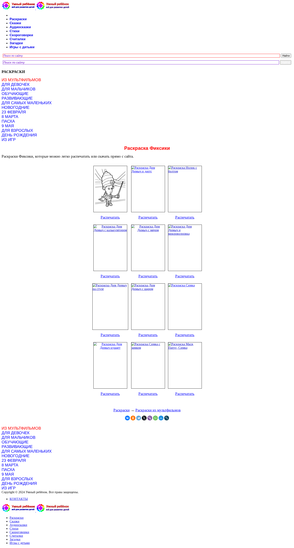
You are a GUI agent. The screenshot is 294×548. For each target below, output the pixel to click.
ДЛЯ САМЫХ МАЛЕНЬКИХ (27, 103)
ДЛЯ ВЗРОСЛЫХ (17, 130)
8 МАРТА (10, 116)
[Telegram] (138, 418)
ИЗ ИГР (9, 139)
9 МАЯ (8, 126)
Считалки (17, 39)
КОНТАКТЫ (19, 499)
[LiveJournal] (166, 418)
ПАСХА (8, 121)
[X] (144, 418)
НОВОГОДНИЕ (15, 107)
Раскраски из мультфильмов (158, 410)
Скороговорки (21, 35)
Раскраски (18, 19)
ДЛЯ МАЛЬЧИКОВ (18, 89)
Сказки (15, 23)
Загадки (16, 43)
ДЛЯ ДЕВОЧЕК (16, 84)
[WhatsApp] (155, 418)
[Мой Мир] (161, 418)
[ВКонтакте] (127, 418)
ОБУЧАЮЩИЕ (15, 93)
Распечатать (110, 217)
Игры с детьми (22, 47)
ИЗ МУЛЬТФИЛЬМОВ (21, 80)
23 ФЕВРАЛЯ (14, 112)
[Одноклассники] (133, 418)
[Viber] (149, 418)
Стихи (14, 31)
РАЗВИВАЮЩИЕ (17, 98)
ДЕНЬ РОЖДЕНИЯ (19, 135)
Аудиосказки (20, 27)
